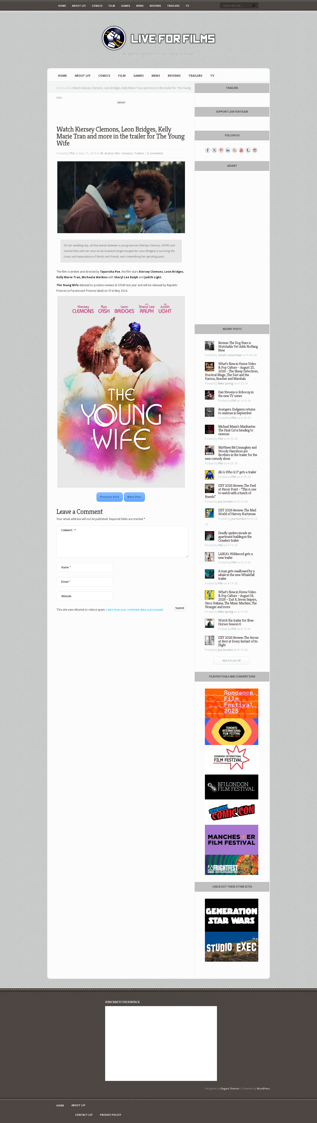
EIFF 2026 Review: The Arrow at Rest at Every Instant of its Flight (238, 641)
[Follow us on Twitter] (214, 150)
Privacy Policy (110, 1114)
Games (125, 5)
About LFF (79, 5)
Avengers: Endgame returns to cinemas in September (236, 411)
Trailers (173, 5)
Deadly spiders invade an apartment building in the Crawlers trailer (235, 536)
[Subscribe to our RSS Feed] (234, 150)
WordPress (263, 1088)
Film (112, 5)
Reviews (155, 5)
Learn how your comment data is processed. (134, 609)
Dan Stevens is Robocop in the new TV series (235, 394)
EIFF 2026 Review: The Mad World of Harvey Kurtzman (237, 512)
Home (62, 5)
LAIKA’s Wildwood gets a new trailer (235, 555)
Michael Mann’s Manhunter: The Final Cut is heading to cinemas (237, 430)
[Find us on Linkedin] (228, 150)
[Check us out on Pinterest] (221, 150)
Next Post (134, 497)
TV (187, 5)
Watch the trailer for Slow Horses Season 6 (235, 622)
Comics (97, 5)
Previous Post (109, 497)
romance (127, 153)
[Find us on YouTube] (241, 150)
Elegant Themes (229, 1088)
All (68, 88)
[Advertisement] (121, 112)
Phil (72, 153)
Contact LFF (84, 1114)
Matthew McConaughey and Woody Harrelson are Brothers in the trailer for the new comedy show (231, 453)
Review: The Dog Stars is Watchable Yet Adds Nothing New (238, 346)
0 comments (155, 153)
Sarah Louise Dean (230, 355)
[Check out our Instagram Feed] (255, 150)
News (140, 5)
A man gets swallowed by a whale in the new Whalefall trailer (236, 575)
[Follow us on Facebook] (207, 150)
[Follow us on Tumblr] (248, 150)
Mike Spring (225, 383)
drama (108, 153)
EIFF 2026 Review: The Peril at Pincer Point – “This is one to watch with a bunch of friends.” (230, 491)
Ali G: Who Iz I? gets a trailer (237, 472)
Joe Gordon (225, 501)
